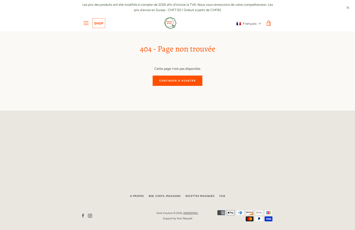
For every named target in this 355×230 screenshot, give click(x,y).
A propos (137, 196)
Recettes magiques (200, 196)
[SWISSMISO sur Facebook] (83, 215)
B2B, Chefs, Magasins (165, 196)
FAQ (222, 196)
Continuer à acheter (177, 80)
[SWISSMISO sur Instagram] (90, 215)
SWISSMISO (190, 213)
